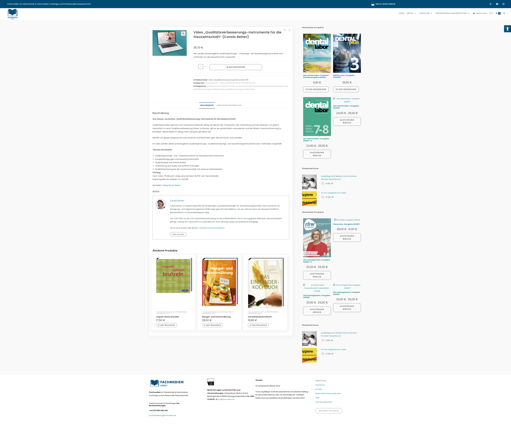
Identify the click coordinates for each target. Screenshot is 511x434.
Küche (284, 86)
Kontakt (318, 389)
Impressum (320, 385)
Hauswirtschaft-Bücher (165, 312)
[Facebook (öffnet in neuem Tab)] (499, 4)
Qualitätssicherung (233, 89)
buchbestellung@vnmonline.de (162, 415)
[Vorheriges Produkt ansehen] (285, 30)
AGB (317, 397)
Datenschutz (320, 380)
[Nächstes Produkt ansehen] (289, 30)
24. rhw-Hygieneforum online (333, 193)
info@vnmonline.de (226, 399)
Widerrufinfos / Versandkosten (328, 431)
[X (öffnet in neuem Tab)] (493, 4)
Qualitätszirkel (248, 89)
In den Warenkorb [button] (166, 325)
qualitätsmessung (201, 89)
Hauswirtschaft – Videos (215, 83)
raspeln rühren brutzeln (167, 316)
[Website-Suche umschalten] (504, 13)
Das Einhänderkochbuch (260, 316)
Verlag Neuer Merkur (171, 185)
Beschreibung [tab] (207, 105)
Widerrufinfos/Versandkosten (328, 393)
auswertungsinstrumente (224, 86)
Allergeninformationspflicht (212, 228)
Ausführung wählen (317, 154)
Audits (209, 86)
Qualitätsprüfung (217, 89)
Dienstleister (262, 86)
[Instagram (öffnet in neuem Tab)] (503, 4)
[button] (507, 28)
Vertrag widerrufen (323, 402)
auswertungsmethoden (246, 86)
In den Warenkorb (235, 67)
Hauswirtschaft (274, 86)
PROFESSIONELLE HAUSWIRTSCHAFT (241, 83)
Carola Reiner (177, 200)
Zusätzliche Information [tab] (229, 105)
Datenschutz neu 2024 (286, 431)
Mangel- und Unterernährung (216, 316)
